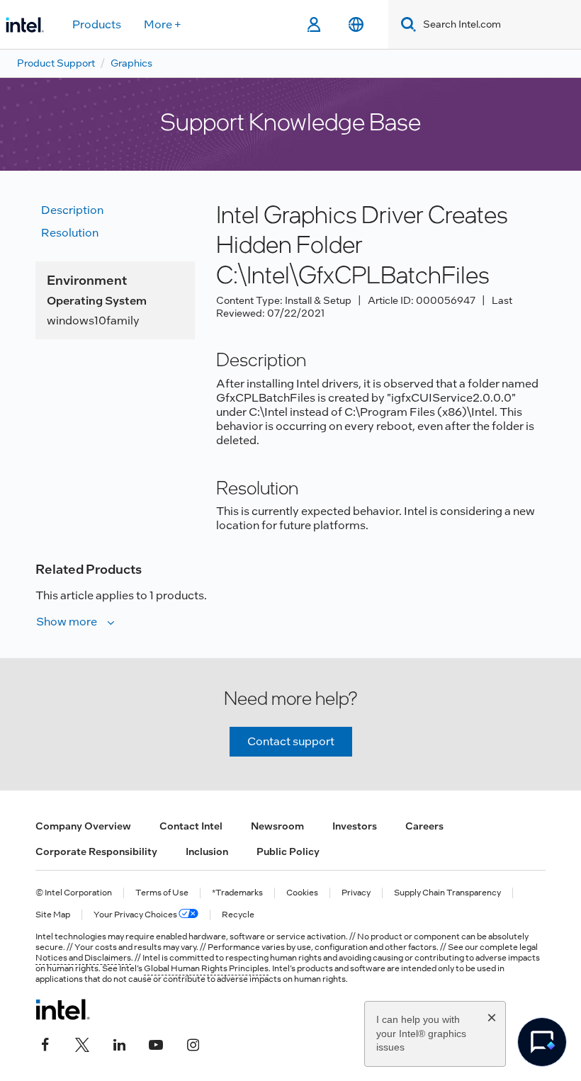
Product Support (56, 63)
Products (96, 24)
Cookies (302, 893)
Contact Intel (190, 826)
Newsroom (277, 826)
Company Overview (83, 826)
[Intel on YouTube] (156, 1043)
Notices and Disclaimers (83, 957)
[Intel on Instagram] (193, 1043)
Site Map (52, 915)
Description (72, 210)
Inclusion (207, 851)
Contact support (290, 741)
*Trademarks (237, 893)
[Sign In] (313, 25)
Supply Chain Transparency (447, 893)
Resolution (69, 232)
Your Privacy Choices (136, 915)
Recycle (238, 915)
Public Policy (288, 851)
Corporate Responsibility (96, 851)
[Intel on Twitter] (82, 1043)
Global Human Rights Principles (206, 968)
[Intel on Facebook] (45, 1043)
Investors (354, 826)
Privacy (356, 893)
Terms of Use (161, 893)
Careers (424, 826)
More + (162, 24)
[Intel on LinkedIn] (119, 1043)
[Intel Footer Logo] (62, 1009)
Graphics (131, 63)
